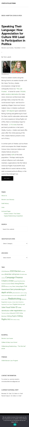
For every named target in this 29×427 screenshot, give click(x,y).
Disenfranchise (21, 281)
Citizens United (7, 281)
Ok (15, 424)
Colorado (15, 281)
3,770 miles (13, 125)
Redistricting (14, 298)
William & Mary (16, 319)
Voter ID (14, 307)
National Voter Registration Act (7, 295)
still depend (10, 111)
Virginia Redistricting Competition (13, 216)
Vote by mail (21, 304)
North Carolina (17, 295)
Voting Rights (12, 316)
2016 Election (5, 271)
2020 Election (15, 271)
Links (2, 207)
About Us (4, 195)
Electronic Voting (8, 286)
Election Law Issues (7, 338)
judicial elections (16, 292)
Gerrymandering (17, 289)
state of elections (19, 302)
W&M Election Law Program (9, 360)
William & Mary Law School (9, 342)
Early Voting (15, 283)
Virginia (14, 304)
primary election (4, 299)
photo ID (23, 295)
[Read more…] (8, 179)
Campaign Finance (14, 277)
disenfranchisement (6, 283)
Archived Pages (6, 211)
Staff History (5, 203)
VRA (12, 319)
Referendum (23, 299)
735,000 (22, 91)
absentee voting (10, 274)
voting (7, 313)
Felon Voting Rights (18, 286)
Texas (10, 304)
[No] (27, 421)
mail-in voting (24, 292)
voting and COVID (14, 313)
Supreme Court (5, 304)
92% (13, 155)
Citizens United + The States (12, 213)
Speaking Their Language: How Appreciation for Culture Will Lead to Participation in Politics (13, 35)
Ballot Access (20, 274)
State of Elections (9, 3)
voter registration (16, 310)
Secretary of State (11, 302)
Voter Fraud (5, 307)
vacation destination (12, 94)
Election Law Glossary (7, 199)
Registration (4, 302)
